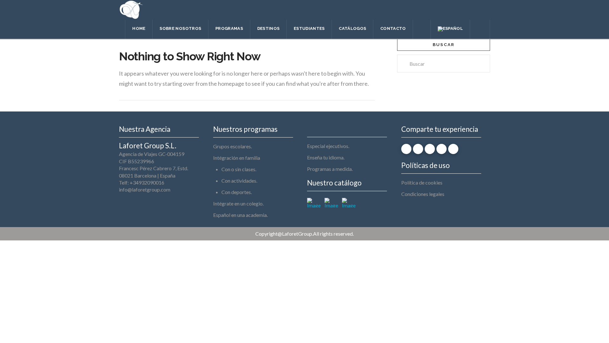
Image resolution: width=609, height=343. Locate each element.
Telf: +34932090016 (141, 182)
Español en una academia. (240, 215)
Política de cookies (421, 182)
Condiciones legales (422, 194)
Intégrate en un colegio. (238, 203)
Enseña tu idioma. (325, 157)
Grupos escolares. (232, 146)
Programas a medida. (330, 169)
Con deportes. (236, 192)
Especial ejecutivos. (328, 146)
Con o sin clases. (238, 169)
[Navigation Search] (480, 29)
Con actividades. (239, 181)
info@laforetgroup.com (144, 189)
